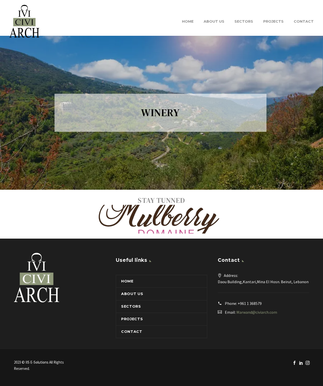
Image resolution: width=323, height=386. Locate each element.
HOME (188, 21)
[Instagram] (308, 363)
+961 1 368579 (250, 303)
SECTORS (243, 21)
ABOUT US (214, 21)
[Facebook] (294, 363)
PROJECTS (273, 21)
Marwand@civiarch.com (256, 312)
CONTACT (304, 21)
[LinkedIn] (301, 363)
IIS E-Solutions (37, 362)
